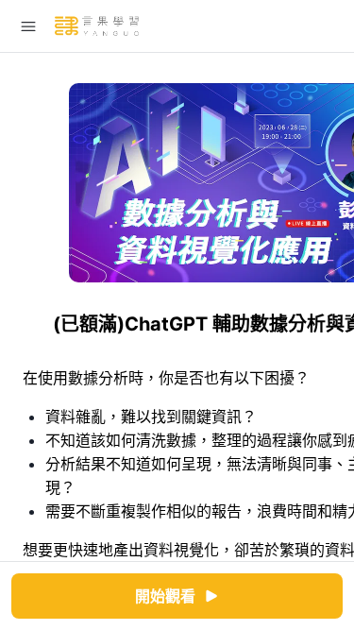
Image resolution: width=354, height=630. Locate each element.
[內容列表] (28, 26)
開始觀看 (165, 596)
